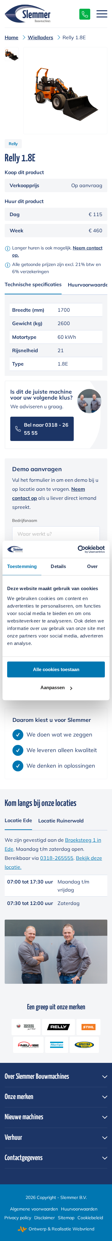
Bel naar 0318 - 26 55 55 (46, 429)
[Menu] (98, 13)
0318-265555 (56, 858)
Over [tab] (92, 566)
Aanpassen (52, 687)
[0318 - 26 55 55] (81, 13)
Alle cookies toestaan (56, 669)
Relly (13, 143)
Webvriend (83, 1229)
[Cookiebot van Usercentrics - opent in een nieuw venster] (79, 549)
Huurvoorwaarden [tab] (89, 285)
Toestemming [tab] (22, 566)
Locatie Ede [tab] (18, 820)
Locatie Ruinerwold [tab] (61, 820)
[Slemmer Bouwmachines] (46, 13)
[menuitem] (98, 13)
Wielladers (40, 37)
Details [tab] (58, 566)
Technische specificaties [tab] (33, 284)
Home (11, 37)
